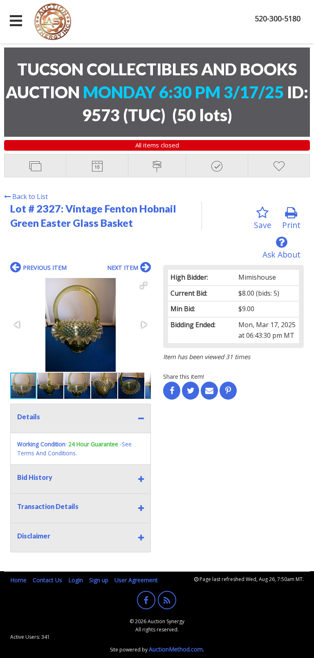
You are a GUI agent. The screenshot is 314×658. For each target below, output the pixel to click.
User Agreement (136, 580)
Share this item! (183, 376)
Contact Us (47, 580)
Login (75, 580)
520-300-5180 (278, 18)
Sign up (98, 580)
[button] (143, 285)
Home (18, 580)
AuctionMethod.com (176, 649)
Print (291, 225)
